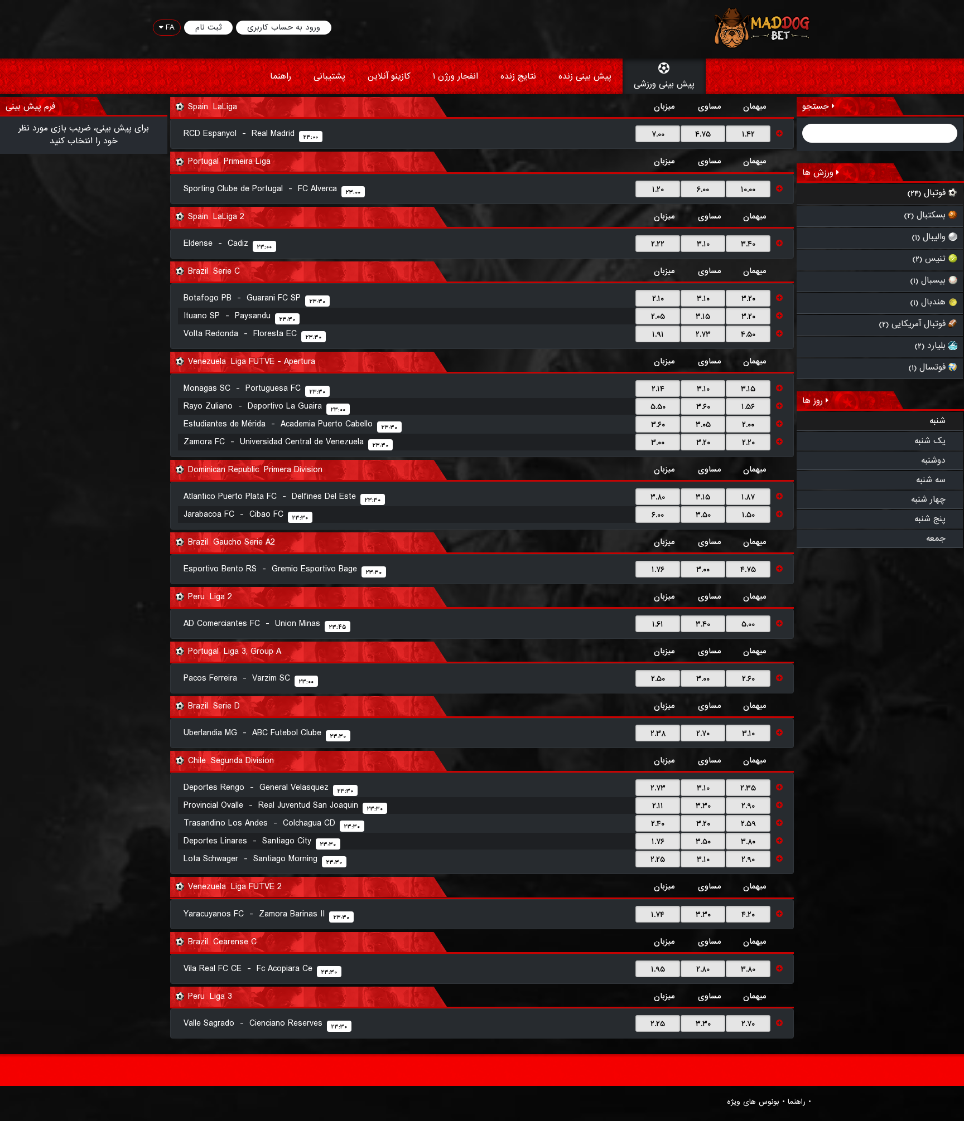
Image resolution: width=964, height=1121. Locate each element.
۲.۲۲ (657, 244)
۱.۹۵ (658, 969)
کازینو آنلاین (389, 76)
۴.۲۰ (748, 915)
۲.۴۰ (657, 824)
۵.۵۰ (658, 407)
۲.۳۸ (658, 733)
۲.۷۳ (703, 334)
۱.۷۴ (657, 915)
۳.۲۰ (748, 299)
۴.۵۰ (748, 334)
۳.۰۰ (657, 442)
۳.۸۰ (657, 497)
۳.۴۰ (748, 244)
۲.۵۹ (748, 824)
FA (169, 27)
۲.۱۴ (658, 389)
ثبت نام (208, 27)
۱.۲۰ (658, 189)
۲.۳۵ (748, 788)
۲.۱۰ (658, 299)
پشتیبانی (329, 76)
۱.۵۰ (748, 515)
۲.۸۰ (703, 969)
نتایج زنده (518, 76)
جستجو (817, 106)
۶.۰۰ (703, 189)
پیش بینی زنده (584, 76)
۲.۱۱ (657, 806)
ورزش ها (819, 172)
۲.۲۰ (748, 442)
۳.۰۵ (703, 425)
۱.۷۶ (658, 570)
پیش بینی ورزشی (664, 84)
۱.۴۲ (748, 134)
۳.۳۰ (703, 806)
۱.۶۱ (657, 624)
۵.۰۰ (748, 624)
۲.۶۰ (748, 679)
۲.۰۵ (658, 316)
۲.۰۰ (748, 425)
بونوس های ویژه (753, 1102)
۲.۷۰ (703, 733)
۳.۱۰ (703, 244)
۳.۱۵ (703, 316)
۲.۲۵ (657, 859)
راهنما (280, 76)
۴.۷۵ (703, 134)
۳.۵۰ (703, 515)
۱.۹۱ (658, 334)
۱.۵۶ (748, 407)
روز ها (814, 400)
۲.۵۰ (658, 679)
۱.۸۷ (748, 497)
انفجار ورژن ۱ (455, 76)
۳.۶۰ (703, 407)
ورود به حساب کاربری (283, 27)
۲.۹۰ (748, 806)
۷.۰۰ (658, 134)
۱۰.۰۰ (748, 189)
